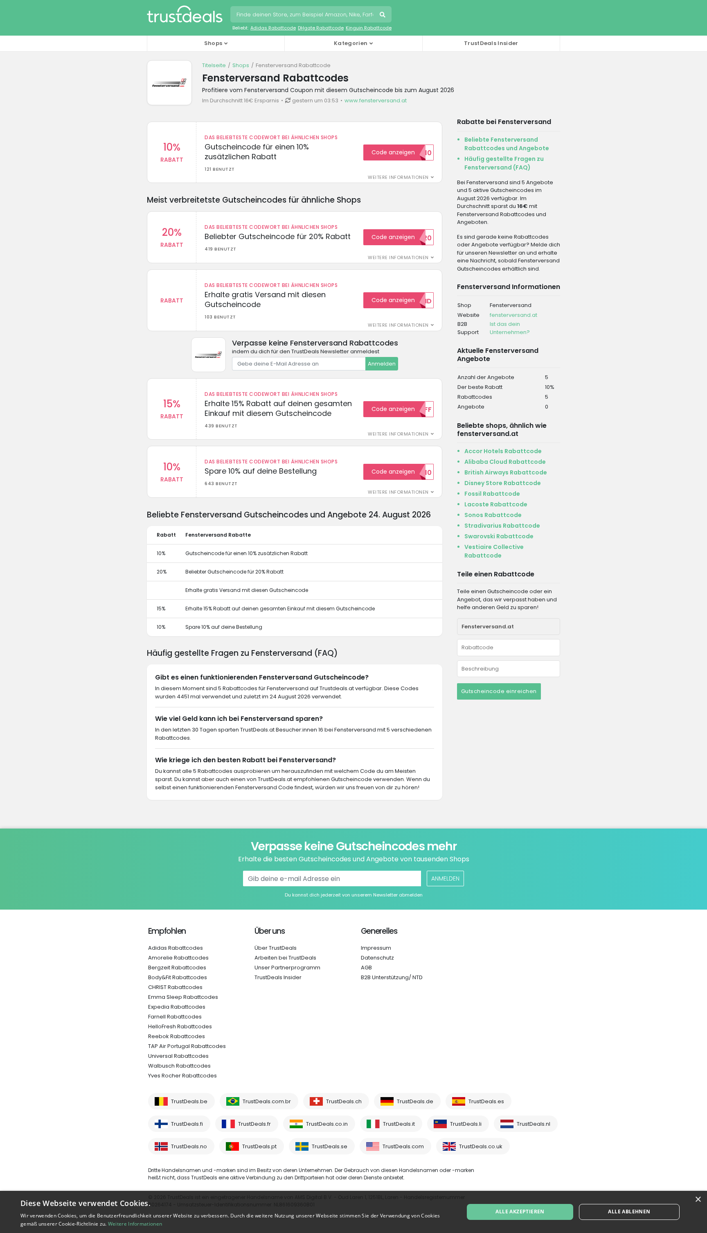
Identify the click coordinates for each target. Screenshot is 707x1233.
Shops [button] (213, 43)
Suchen (383, 15)
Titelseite (214, 65)
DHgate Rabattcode (321, 28)
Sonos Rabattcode (493, 515)
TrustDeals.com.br (267, 1101)
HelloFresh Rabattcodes (180, 1026)
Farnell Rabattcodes (175, 1017)
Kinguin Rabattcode (369, 28)
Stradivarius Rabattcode (502, 526)
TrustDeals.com (403, 1146)
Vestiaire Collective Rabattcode (494, 551)
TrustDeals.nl (533, 1124)
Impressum (376, 948)
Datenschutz (377, 958)
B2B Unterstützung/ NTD (392, 977)
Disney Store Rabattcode (502, 483)
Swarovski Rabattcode (499, 536)
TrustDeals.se (329, 1146)
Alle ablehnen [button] (629, 1211)
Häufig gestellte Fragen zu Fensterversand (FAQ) (504, 163)
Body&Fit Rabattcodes (177, 977)
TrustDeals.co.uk (480, 1146)
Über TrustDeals (275, 948)
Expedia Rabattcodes (176, 1007)
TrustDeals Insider (491, 43)
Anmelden (382, 364)
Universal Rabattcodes (178, 1056)
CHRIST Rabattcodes (175, 987)
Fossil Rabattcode (492, 494)
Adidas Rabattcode (273, 28)
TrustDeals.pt (259, 1146)
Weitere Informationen (135, 1223)
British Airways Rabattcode (505, 472)
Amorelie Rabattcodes (178, 958)
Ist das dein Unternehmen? (510, 328)
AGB (366, 967)
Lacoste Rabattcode (495, 504)
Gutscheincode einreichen (499, 691)
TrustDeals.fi (187, 1124)
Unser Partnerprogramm (287, 967)
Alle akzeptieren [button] (519, 1211)
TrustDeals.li (466, 1124)
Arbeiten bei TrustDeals (285, 958)
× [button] (698, 1200)
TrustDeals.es (486, 1101)
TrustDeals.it (399, 1124)
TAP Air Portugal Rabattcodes (187, 1046)
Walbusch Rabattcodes (179, 1066)
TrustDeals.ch (344, 1101)
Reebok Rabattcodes (176, 1036)
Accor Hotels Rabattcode (503, 451)
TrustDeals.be (189, 1101)
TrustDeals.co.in (327, 1124)
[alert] (353, 1212)
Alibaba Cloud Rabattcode (505, 462)
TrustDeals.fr (254, 1124)
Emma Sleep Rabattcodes (183, 997)
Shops (240, 65)
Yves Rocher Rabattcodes (182, 1075)
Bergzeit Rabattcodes (177, 967)
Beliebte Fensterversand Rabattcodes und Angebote (506, 143)
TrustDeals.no (189, 1146)
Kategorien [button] (350, 43)
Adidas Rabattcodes (175, 948)
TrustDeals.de (415, 1101)
